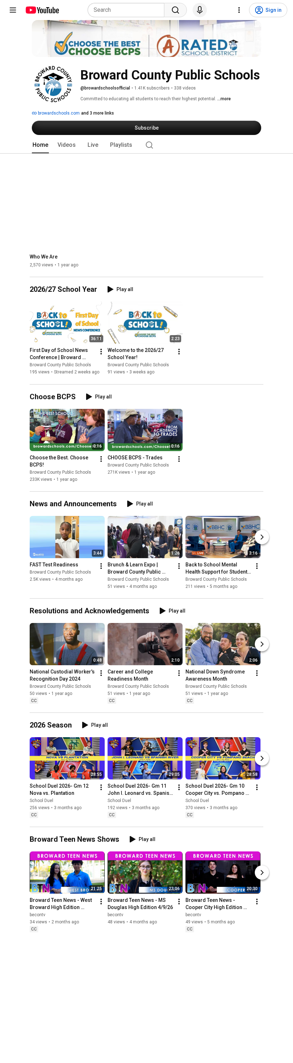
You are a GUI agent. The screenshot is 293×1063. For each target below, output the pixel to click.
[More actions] (101, 352)
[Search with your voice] (200, 10)
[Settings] (239, 10)
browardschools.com (58, 113)
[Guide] (13, 10)
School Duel (41, 800)
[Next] (262, 537)
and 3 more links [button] (97, 113)
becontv (37, 914)
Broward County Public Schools (60, 365)
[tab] (40, 145)
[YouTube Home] (42, 10)
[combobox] (128, 10)
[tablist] (146, 145)
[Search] (175, 10)
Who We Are (44, 257)
